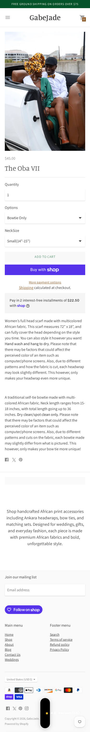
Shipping (26, 287)
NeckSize (12, 230)
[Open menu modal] (8, 17)
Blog (8, 649)
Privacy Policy (59, 649)
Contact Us (12, 654)
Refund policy (59, 644)
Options (11, 208)
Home (9, 634)
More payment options (45, 282)
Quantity (12, 184)
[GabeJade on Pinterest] (20, 707)
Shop (8, 639)
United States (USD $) (19, 679)
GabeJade (33, 718)
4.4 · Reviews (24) (45, 713)
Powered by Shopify (17, 724)
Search (55, 634)
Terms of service (61, 639)
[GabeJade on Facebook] (8, 707)
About (9, 644)
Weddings (12, 659)
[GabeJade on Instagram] (27, 707)
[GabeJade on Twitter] (14, 707)
